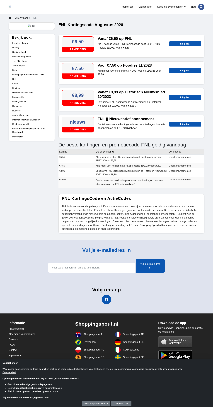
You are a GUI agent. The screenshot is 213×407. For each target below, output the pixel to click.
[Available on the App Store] (175, 341)
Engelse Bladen (20, 43)
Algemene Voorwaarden (22, 334)
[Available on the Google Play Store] (175, 355)
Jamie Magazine (20, 115)
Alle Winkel (21, 18)
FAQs (12, 344)
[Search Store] (201, 7)
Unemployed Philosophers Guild (28, 74)
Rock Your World (20, 124)
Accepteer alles (121, 403)
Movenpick (17, 136)
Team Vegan (18, 65)
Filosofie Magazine (21, 56)
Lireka (15, 83)
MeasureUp (18, 97)
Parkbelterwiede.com (22, 92)
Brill (14, 79)
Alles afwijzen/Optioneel (96, 403)
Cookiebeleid (9, 372)
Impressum (15, 355)
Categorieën (145, 6)
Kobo (14, 70)
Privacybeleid (16, 328)
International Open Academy (26, 119)
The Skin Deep (19, 61)
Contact (13, 350)
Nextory (16, 88)
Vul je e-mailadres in (150, 266)
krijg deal (185, 43)
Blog (193, 6)
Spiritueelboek (19, 52)
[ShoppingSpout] (24, 7)
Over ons (14, 339)
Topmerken (127, 6)
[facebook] (106, 299)
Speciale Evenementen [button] (170, 6)
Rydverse (17, 106)
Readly (15, 47)
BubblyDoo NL (19, 101)
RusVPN (16, 110)
